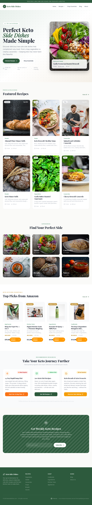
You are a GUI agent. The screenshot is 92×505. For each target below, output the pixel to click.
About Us (73, 479)
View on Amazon (13, 339)
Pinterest (55, 498)
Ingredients (51, 479)
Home (54, 6)
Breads (27, 487)
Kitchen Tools (52, 482)
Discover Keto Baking (74, 394)
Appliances (51, 484)
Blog (80, 6)
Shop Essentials (72, 6)
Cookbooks (51, 477)
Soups (27, 484)
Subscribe (59, 445)
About (86, 6)
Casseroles (28, 482)
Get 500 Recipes (45, 394)
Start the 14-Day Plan (15, 394)
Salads (27, 479)
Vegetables (28, 477)
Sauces (27, 490)
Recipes (61, 6)
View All (84, 94)
